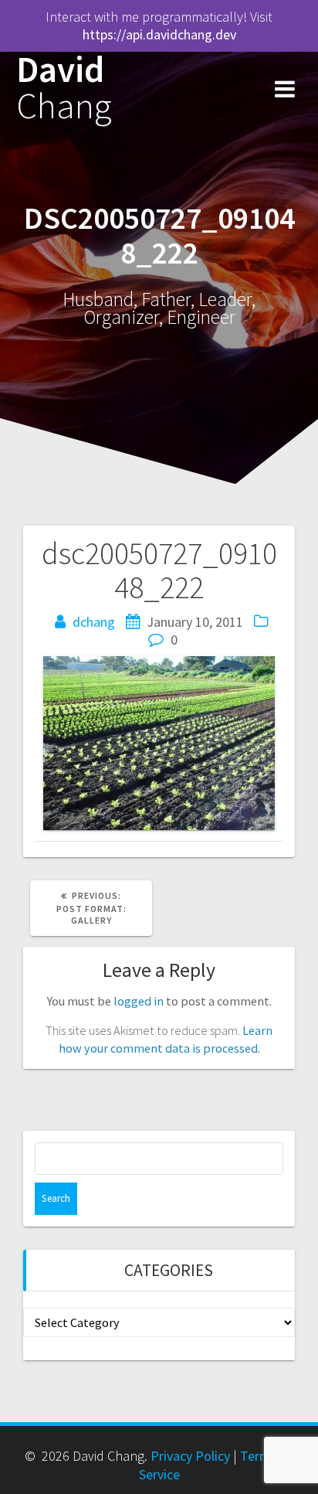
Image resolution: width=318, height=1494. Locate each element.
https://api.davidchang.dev (159, 34)
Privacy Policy (190, 1456)
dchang (94, 622)
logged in (138, 1001)
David (64, 88)
